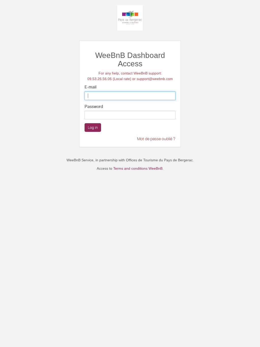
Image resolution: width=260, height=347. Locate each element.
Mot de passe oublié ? (156, 138)
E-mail (90, 87)
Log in (93, 127)
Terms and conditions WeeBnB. (138, 168)
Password (94, 106)
